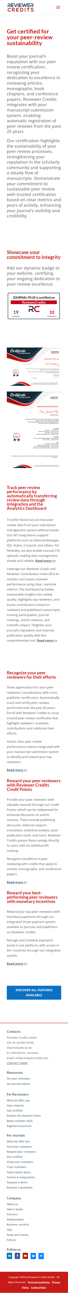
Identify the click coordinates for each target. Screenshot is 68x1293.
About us (12, 1204)
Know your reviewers (20, 1162)
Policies (11, 1240)
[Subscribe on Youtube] (25, 1256)
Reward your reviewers (21, 1151)
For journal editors (18, 1084)
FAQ (9, 1230)
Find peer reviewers (19, 1146)
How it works (15, 1209)
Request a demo (17, 1182)
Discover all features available (34, 992)
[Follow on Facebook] (17, 1256)
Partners (12, 1214)
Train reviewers (16, 1167)
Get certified (14, 1110)
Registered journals (19, 1126)
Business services (18, 1224)
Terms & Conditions (39, 1282)
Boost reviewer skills (20, 1121)
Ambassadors (15, 1219)
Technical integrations (21, 1177)
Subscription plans (19, 1172)
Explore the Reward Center (24, 1115)
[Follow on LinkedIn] (9, 1256)
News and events (18, 1235)
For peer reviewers (18, 1078)
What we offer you (18, 1100)
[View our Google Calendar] (41, 1256)
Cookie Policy (38, 1287)
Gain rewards (15, 1105)
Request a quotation (19, 1187)
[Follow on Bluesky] (33, 1256)
